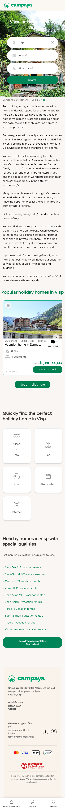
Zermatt (42, 340)
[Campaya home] (17, 5)
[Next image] (56, 337)
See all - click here (32, 384)
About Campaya (16, 702)
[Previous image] (9, 337)
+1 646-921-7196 (31, 688)
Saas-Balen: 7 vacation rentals (23, 602)
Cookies (12, 709)
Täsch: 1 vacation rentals (20, 622)
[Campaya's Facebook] (45, 731)
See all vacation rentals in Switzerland (32, 642)
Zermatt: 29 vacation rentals (22, 588)
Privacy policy (14, 705)
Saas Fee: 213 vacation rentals (23, 567)
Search (32, 80)
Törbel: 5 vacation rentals (20, 609)
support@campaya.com (22, 691)
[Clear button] (52, 42)
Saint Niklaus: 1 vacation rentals (24, 615)
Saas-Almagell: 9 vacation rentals (25, 595)
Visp (43, 99)
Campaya (8, 99)
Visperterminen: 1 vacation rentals (25, 629)
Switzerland (22, 99)
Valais (35, 99)
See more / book (47, 369)
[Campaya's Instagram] (54, 731)
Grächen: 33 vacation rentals (22, 581)
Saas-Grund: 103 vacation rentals (25, 574)
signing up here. (15, 730)
